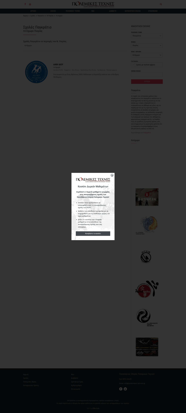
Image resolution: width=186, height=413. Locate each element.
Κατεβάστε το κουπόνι (93, 234)
